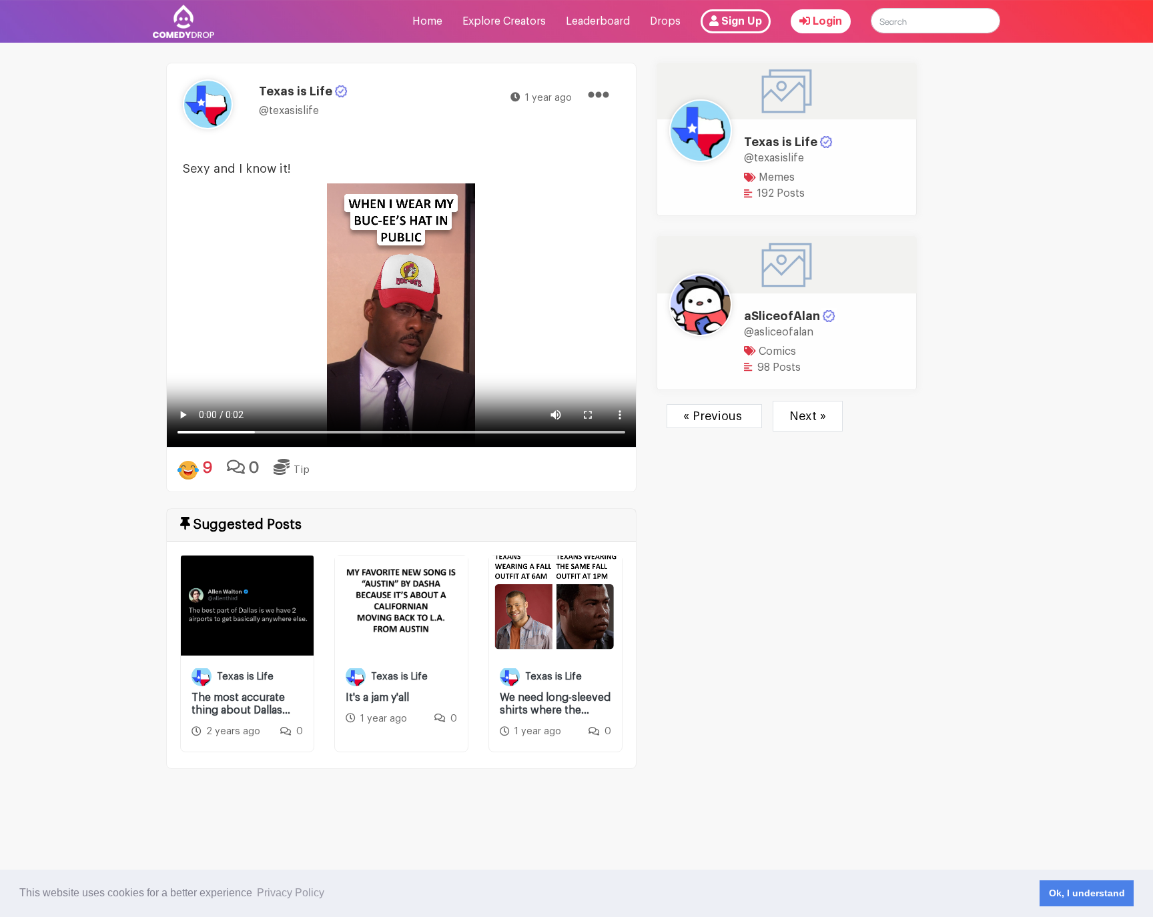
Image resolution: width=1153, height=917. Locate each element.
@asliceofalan (778, 332)
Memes (775, 177)
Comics (776, 351)
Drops (665, 21)
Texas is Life (780, 142)
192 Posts (780, 193)
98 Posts (778, 367)
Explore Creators (504, 21)
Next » (807, 416)
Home (427, 21)
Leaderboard (598, 21)
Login (826, 21)
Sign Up (740, 21)
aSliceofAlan (782, 316)
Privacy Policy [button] (290, 892)
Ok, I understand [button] (1087, 893)
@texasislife (289, 110)
